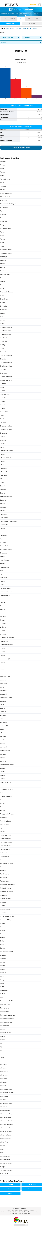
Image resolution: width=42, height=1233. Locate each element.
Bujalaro (2, 320)
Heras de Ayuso (4, 560)
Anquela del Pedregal (6, 253)
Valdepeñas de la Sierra (7, 1092)
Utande (2, 1061)
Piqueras (2, 831)
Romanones (3, 895)
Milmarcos (3, 733)
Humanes (3, 602)
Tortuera (2, 1036)
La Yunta (2, 652)
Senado (32, 23)
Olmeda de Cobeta (5, 782)
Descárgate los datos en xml (21, 147)
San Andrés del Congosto (7, 916)
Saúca (2, 927)
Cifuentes (2, 401)
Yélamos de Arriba (5, 1159)
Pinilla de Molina (4, 824)
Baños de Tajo (4, 299)
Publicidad (25, 1210)
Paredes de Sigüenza (6, 796)
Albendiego (3, 186)
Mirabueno (3, 736)
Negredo (2, 775)
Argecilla (2, 267)
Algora (2, 211)
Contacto (8, 1210)
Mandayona (3, 683)
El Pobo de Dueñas (5, 472)
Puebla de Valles (4, 856)
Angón (2, 242)
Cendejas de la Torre (6, 380)
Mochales (3, 743)
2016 (21, 18)
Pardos (2, 793)
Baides (2, 295)
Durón (2, 447)
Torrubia (2, 1029)
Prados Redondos (5, 849)
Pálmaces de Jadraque (6, 789)
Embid (2, 482)
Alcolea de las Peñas (6, 193)
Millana (2, 729)
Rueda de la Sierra (5, 898)
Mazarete (2, 708)
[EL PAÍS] (11, 4)
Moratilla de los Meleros (7, 764)
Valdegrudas (3, 1082)
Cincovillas (3, 405)
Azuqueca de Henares (6, 292)
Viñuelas (2, 1145)
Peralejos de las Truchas (7, 814)
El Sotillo (2, 479)
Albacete (10, 1184)
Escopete (2, 493)
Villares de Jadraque (6, 1131)
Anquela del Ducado (6, 249)
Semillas (2, 937)
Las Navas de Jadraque (6, 644)
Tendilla (2, 976)
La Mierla (2, 630)
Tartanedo (3, 973)
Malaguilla (3, 680)
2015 (29, 18)
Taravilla (2, 969)
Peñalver (2, 810)
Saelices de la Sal (5, 909)
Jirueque (2, 620)
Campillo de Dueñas (5, 331)
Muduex (2, 771)
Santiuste (2, 923)
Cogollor (2, 419)
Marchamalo (3, 694)
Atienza (2, 285)
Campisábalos (4, 338)
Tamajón (2, 962)
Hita (1, 574)
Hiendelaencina (4, 567)
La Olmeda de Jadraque (7, 637)
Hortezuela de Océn (5, 588)
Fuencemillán (4, 518)
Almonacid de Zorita (6, 228)
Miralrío (2, 740)
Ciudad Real (31, 1184)
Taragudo (3, 965)
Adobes (2, 168)
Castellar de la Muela (6, 366)
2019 (5, 18)
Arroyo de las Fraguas (6, 278)
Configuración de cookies (28, 1212)
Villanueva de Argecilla (6, 1124)
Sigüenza (2, 948)
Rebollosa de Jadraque (6, 863)
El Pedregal (3, 468)
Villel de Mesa (4, 1142)
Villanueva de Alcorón (6, 1121)
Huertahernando (4, 595)
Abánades (3, 161)
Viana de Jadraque (5, 1117)
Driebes (2, 443)
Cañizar (2, 348)
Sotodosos (3, 958)
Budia (1, 316)
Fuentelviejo (3, 532)
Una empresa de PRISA (20, 1220)
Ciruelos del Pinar (5, 412)
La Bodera (3, 623)
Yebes (1, 1149)
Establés (2, 503)
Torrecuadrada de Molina (7, 1001)
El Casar (2, 454)
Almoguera (3, 225)
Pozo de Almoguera (5, 838)
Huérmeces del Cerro (6, 592)
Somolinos (3, 955)
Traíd (1, 1043)
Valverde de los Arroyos (6, 1114)
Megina (2, 719)
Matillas (2, 704)
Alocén (2, 232)
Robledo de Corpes (5, 888)
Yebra (1, 1152)
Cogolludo (3, 422)
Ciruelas (2, 408)
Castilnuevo (3, 373)
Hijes (1, 570)
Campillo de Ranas (5, 334)
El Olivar (2, 461)
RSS (29, 1213)
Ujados (2, 1057)
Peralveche (3, 817)
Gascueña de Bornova (6, 549)
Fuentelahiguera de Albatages (8, 521)
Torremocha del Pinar (6, 1022)
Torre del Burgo (4, 1008)
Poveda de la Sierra (5, 835)
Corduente (3, 440)
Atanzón (2, 281)
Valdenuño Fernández (6, 1089)
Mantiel (2, 687)
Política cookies (17, 1212)
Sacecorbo (3, 902)
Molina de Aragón (5, 750)
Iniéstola (2, 609)
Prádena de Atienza (5, 846)
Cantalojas (3, 345)
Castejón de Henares (6, 362)
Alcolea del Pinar (5, 197)
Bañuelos (2, 302)
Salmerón (3, 913)
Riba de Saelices (4, 874)
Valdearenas (3, 1068)
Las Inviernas (4, 641)
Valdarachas (3, 1064)
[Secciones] (2, 4)
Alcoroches (3, 200)
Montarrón (3, 761)
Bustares (2, 324)
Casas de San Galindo (6, 355)
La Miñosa (3, 634)
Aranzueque (3, 256)
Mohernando (3, 747)
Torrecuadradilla (5, 1004)
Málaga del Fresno (5, 676)
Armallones (3, 271)
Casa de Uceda (4, 352)
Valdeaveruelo (4, 1075)
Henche (2, 556)
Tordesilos (3, 994)
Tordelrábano (4, 990)
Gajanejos (3, 539)
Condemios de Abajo (6, 426)
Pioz (1, 828)
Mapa (34, 14)
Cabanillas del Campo (6, 327)
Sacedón (2, 906)
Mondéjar (2, 757)
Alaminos (2, 172)
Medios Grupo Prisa (20, 1225)
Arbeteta (2, 264)
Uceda (2, 1054)
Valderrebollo (4, 1096)
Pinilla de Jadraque (5, 821)
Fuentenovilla (4, 535)
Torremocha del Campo (7, 1018)
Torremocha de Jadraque (7, 1015)
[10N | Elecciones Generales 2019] (21, 9)
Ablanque (2, 165)
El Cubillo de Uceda (5, 458)
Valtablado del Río (5, 1110)
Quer (1, 860)
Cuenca (10, 1189)
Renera (2, 867)
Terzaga (2, 980)
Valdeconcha (3, 1078)
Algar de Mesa (4, 207)
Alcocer (2, 189)
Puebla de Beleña (5, 853)
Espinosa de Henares (6, 496)
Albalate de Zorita (5, 179)
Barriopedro (3, 306)
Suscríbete (33, 4)
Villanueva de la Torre (6, 1128)
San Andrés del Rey (5, 920)
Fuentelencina (4, 525)
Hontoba (2, 581)
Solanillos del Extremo (6, 951)
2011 (37, 18)
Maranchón (3, 690)
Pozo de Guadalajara (6, 842)
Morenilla (2, 768)
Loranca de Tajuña (5, 659)
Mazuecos (3, 712)
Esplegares (3, 500)
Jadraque (3, 616)
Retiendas (3, 870)
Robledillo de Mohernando (7, 884)
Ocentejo (2, 779)
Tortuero (2, 1040)
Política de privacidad (7, 1212)
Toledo (10, 1193)
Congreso (10, 23)
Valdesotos (3, 1100)
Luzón (1, 669)
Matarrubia (3, 701)
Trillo (1, 1050)
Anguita (2, 246)
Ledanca (2, 655)
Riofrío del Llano (4, 881)
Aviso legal (31, 1210)
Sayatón (2, 930)
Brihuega (2, 313)
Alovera (2, 235)
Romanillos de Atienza (6, 891)
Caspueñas (3, 359)
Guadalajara (3, 553)
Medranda (3, 715)
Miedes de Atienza (5, 726)
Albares (2, 182)
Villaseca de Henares (6, 1135)
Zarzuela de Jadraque (6, 1170)
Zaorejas (2, 1167)
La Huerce (3, 627)
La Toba (2, 648)
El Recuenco (3, 475)
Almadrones (3, 221)
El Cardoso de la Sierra (6, 450)
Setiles (2, 941)
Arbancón (3, 260)
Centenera (3, 383)
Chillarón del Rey (5, 394)
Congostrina (3, 433)
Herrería (2, 563)
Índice (25, 1213)
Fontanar (2, 510)
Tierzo (2, 983)
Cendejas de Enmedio (6, 376)
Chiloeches (3, 398)
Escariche (3, 489)
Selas (1, 934)
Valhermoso (3, 1107)
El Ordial (2, 465)
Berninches (3, 309)
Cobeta (2, 415)
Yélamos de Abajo (5, 1156)
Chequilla (2, 391)
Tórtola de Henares (5, 1032)
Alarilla (2, 175)
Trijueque (2, 1047)
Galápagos (3, 542)
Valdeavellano (4, 1071)
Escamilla (3, 486)
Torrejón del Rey (4, 1011)
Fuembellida (3, 514)
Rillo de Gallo (3, 877)
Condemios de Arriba (6, 429)
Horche (2, 585)
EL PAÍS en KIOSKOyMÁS (16, 1213)
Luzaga (2, 666)
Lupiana (2, 662)
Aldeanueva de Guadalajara (8, 204)
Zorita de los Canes (5, 1174)
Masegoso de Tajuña (6, 697)
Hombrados (3, 577)
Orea (1, 786)
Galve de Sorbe (4, 546)
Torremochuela (4, 1025)
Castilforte (3, 369)
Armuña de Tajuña (5, 274)
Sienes (2, 944)
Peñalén (2, 807)
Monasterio (3, 754)
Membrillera (3, 722)
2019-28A (12, 18)
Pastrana (2, 803)
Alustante (2, 239)
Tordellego (3, 987)
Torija (1, 997)
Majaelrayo (3, 673)
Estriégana (3, 507)
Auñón (2, 288)
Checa (2, 387)
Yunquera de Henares (6, 1163)
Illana (1, 606)
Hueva (2, 599)
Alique (2, 218)
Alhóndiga (3, 214)
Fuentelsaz (3, 528)
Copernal (2, 436)
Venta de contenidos (16, 1210)
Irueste (2, 613)
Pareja (2, 800)
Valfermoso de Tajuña (6, 1103)
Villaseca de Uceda (5, 1138)
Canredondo (3, 341)
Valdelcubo (3, 1085)
